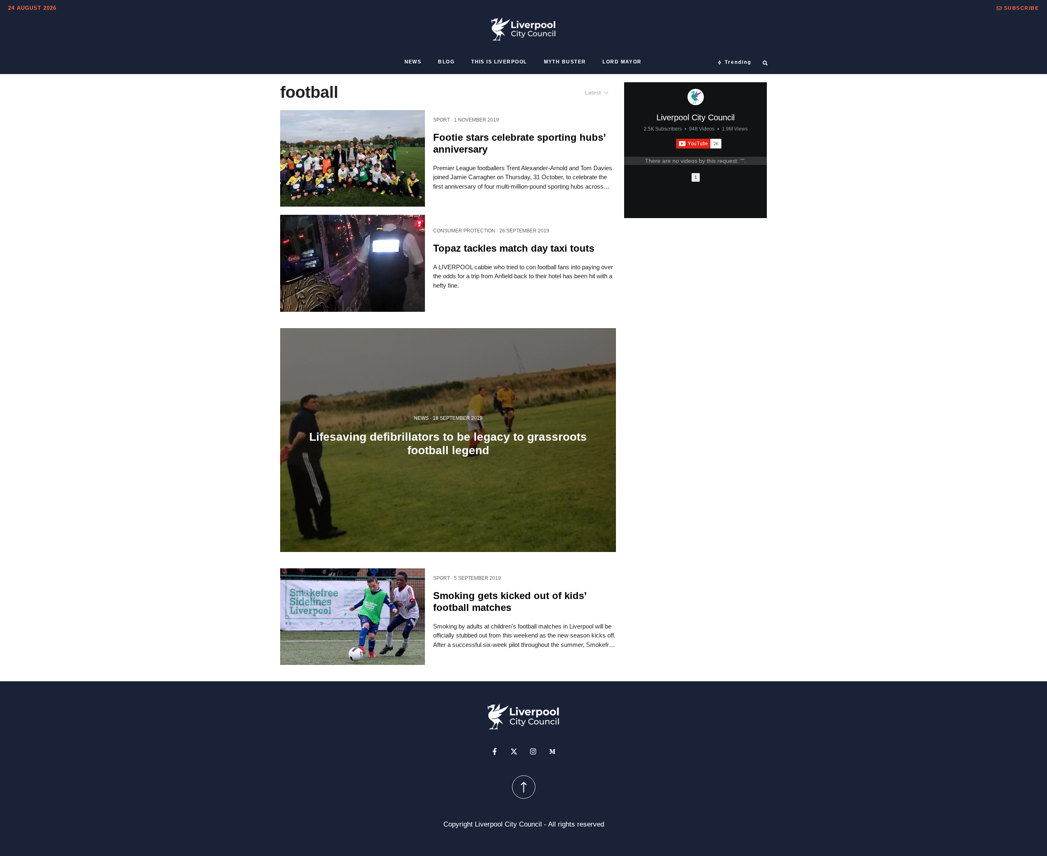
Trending (738, 62)
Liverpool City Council (695, 117)
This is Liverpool (499, 62)
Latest (593, 92)
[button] (1018, 8)
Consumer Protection (464, 231)
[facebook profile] (494, 751)
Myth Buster (565, 62)
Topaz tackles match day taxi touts (513, 248)
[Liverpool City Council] (696, 97)
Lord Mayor (621, 62)
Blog (446, 62)
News (413, 62)
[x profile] (513, 751)
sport (441, 120)
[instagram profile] (533, 751)
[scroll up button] (523, 786)
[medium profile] (552, 751)
